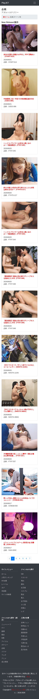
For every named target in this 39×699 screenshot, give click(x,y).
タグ (3, 587)
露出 (22, 584)
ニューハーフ (6, 624)
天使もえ (24, 636)
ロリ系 (23, 604)
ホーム (4, 574)
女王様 (23, 587)
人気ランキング (7, 577)
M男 (3, 638)
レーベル (5, 584)
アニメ (4, 658)
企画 (3, 648)
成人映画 (5, 662)
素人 (22, 598)
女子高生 (24, 601)
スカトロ (24, 577)
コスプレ (24, 591)
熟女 (22, 594)
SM (22, 574)
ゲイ (3, 628)
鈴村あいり (25, 626)
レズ (22, 611)
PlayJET (5, 3)
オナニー (5, 645)
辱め (22, 581)
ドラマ (4, 651)
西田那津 (24, 632)
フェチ (4, 655)
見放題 (4, 591)
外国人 (23, 608)
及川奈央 (24, 649)
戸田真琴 (24, 639)
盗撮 (3, 631)
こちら (27, 676)
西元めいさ (25, 646)
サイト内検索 (6, 594)
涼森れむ (24, 629)
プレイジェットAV (18, 690)
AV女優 (4, 581)
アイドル (5, 641)
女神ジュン (25, 622)
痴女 (3, 635)
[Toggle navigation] (34, 3)
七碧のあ (24, 643)
